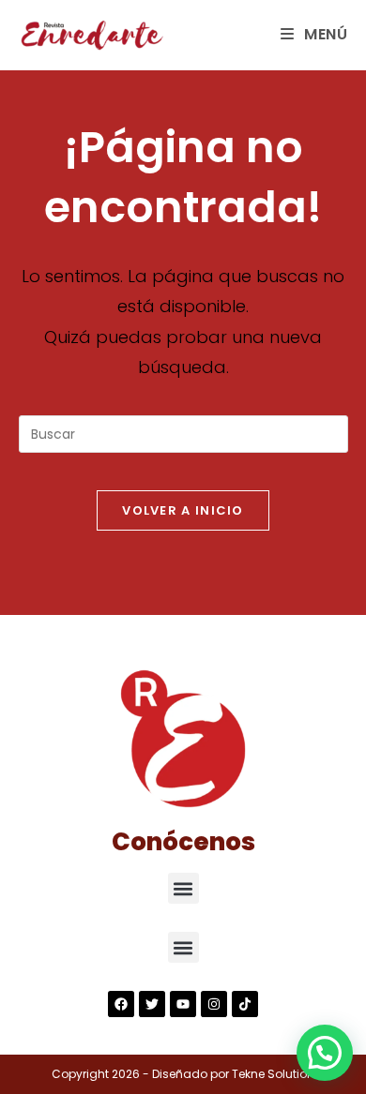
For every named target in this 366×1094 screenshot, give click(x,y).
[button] (183, 888)
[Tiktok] (245, 1004)
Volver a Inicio (183, 510)
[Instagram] (214, 1004)
